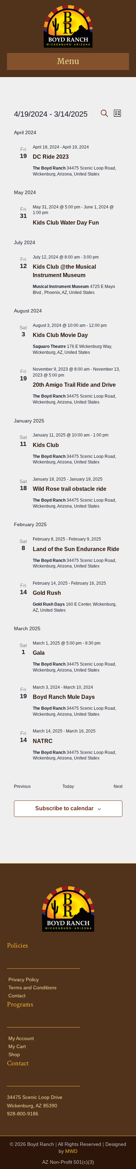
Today (68, 786)
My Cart (17, 1046)
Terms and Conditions (32, 987)
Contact (16, 995)
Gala (39, 653)
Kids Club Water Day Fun (66, 223)
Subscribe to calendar (64, 808)
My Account (21, 1038)
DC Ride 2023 (51, 157)
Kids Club (46, 445)
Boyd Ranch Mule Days (64, 697)
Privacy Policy (23, 979)
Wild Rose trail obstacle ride (69, 489)
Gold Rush (47, 593)
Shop (14, 1054)
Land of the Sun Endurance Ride (76, 549)
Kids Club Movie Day (60, 335)
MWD (71, 1151)
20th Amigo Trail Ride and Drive (74, 385)
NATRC (43, 741)
